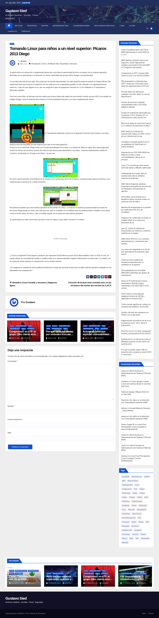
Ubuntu (124, 538)
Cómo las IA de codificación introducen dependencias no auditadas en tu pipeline (132, 262)
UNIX (131, 538)
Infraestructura (61, 26)
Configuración (127, 489)
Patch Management (128, 518)
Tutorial (143, 534)
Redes (23, 328)
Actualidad (125, 477)
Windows (125, 542)
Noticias (18, 26)
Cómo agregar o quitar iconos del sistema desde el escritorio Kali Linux (136, 384)
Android (146, 477)
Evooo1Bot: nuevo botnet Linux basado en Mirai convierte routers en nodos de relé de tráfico (135, 199)
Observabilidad (15, 328)
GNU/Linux (125, 501)
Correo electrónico (15, 419)
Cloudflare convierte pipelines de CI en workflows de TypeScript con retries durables (135, 144)
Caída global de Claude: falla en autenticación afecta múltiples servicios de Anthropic (134, 176)
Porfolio (26, 31)
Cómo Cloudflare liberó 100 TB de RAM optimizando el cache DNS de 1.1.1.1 (135, 52)
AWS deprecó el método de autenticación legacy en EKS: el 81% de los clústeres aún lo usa (135, 134)
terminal (135, 534)
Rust (147, 522)
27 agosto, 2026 (54, 583)
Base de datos (133, 481)
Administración (137, 477)
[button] (147, 28)
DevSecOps (126, 493)
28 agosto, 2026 (17, 583)
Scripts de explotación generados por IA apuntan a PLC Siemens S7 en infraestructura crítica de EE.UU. (136, 115)
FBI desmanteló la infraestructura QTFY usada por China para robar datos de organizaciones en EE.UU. (135, 83)
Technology (126, 534)
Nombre (11, 406)
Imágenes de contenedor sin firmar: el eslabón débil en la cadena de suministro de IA (136, 220)
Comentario (13, 361)
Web (9, 433)
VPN (137, 538)
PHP (139, 518)
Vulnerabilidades (81, 26)
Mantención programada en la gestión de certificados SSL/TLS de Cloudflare (136, 209)
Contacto (12, 31)
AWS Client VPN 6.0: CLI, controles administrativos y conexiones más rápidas (135, 241)
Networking (126, 514)
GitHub (139, 497)
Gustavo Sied (16, 11)
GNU (146, 497)
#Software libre (53, 64)
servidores (135, 526)
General (132, 497)
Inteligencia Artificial (104, 26)
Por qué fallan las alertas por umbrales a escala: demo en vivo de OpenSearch (135, 94)
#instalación (36, 64)
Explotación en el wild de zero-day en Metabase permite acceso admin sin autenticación (136, 341)
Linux (122, 26)
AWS (123, 481)
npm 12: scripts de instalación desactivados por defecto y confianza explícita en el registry (135, 230)
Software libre (127, 530)
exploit (135, 493)
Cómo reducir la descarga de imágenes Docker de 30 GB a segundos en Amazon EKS (132, 296)
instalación (125, 505)
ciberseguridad (127, 485)
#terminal (73, 64)
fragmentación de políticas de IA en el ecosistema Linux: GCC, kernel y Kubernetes (136, 323)
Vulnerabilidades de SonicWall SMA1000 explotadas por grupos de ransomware (135, 273)
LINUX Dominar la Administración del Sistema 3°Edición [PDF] (136, 373)
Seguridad (32, 26)
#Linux (44, 64)
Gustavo (23, 61)
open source (136, 514)
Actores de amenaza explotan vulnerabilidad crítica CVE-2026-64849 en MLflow (134, 104)
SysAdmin (137, 530)
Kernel (134, 505)
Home (144, 613)
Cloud (132, 26)
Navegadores (141, 509)
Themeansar (41, 613)
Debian (142, 489)
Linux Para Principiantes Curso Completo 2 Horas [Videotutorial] (133, 427)
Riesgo (141, 522)
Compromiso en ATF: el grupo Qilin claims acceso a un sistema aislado (23, 334)
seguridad (125, 526)
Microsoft (131, 509)
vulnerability (145, 538)
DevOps (44, 26)
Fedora (142, 493)
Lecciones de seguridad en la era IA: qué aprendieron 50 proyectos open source (135, 251)
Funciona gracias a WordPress (15, 613)
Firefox (124, 497)
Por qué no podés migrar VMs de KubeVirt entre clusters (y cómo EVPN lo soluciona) (136, 352)
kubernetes (143, 505)
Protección (125, 522)
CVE (135, 489)
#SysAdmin (64, 64)
